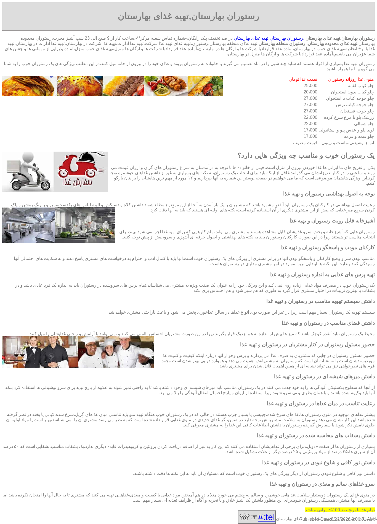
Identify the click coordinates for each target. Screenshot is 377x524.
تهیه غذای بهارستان (251, 38)
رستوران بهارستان (286, 38)
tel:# (266, 517)
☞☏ (257, 517)
